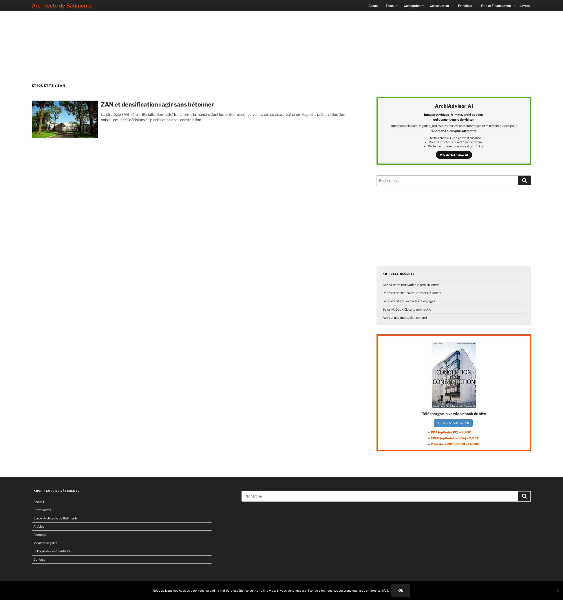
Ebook (390, 5)
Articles (38, 526)
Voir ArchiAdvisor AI (454, 155)
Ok (400, 590)
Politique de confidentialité (52, 551)
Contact (39, 559)
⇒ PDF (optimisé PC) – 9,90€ (449, 432)
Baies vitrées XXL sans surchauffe (407, 309)
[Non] (557, 590)
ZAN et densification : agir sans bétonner (157, 104)
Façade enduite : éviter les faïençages (409, 301)
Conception (412, 5)
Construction (439, 5)
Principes (465, 5)
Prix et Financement (496, 5)
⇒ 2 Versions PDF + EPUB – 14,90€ (453, 444)
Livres (525, 5)
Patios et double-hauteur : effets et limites (412, 293)
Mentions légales (45, 543)
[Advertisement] (281, 45)
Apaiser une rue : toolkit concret (405, 317)
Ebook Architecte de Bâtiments (55, 518)
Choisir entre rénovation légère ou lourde (411, 285)
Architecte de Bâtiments (62, 5)
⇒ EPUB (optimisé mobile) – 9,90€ (453, 438)
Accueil (373, 5)
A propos (39, 534)
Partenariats (42, 510)
